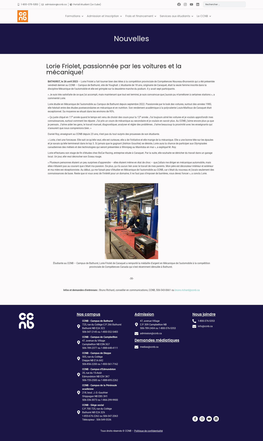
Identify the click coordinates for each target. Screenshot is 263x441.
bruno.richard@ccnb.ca (187, 290)
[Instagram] (185, 4)
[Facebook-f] (195, 419)
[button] (74, 16)
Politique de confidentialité (148, 430)
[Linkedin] (197, 4)
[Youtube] (191, 4)
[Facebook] (179, 4)
